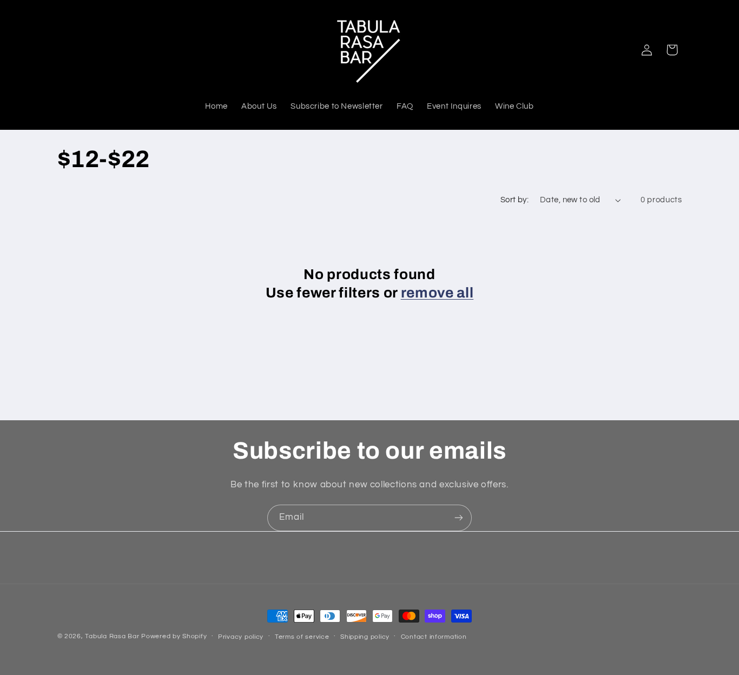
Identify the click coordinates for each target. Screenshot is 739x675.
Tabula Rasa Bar (112, 636)
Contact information (434, 637)
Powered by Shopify (174, 636)
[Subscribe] (458, 518)
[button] (671, 49)
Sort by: (514, 200)
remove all (437, 293)
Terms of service (302, 637)
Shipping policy (365, 637)
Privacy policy (240, 637)
